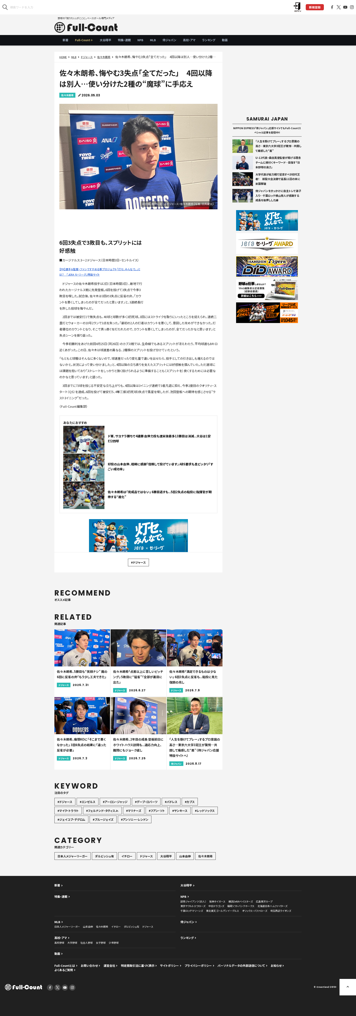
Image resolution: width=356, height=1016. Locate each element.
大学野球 (72, 942)
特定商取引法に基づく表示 (138, 965)
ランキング (208, 40)
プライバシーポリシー (198, 965)
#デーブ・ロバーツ (146, 802)
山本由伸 (185, 856)
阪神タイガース (217, 901)
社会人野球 (86, 942)
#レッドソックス (205, 811)
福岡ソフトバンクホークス (240, 906)
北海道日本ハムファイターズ (272, 906)
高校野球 (59, 942)
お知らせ (276, 965)
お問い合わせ (89, 965)
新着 (65, 40)
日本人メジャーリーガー (72, 856)
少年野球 (114, 942)
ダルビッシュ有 (104, 856)
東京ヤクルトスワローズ (192, 906)
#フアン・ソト (157, 811)
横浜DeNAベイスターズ (240, 901)
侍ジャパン (169, 40)
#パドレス (171, 802)
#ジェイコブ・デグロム (71, 819)
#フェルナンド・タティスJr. (102, 811)
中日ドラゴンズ (216, 906)
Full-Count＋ (84, 40)
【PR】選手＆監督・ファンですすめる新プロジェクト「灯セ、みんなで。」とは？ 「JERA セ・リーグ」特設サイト (99, 271)
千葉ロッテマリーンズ (191, 910)
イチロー (126, 856)
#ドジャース (138, 562)
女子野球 (101, 942)
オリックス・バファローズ (254, 910)
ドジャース (87, 57)
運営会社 (109, 965)
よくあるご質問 (63, 970)
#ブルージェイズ (103, 819)
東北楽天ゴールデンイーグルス (222, 910)
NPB (140, 40)
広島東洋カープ (264, 901)
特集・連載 (124, 40)
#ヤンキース (179, 811)
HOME (63, 57)
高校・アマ (189, 40)
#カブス (190, 802)
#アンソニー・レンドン (134, 819)
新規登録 (315, 7)
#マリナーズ (133, 811)
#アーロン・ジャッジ (115, 802)
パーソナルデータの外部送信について (241, 965)
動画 (225, 40)
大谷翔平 (105, 40)
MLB (153, 40)
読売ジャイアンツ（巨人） (193, 901)
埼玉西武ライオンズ (280, 910)
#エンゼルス (87, 802)
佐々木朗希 (103, 57)
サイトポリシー (169, 965)
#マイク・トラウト (68, 811)
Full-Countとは (64, 965)
